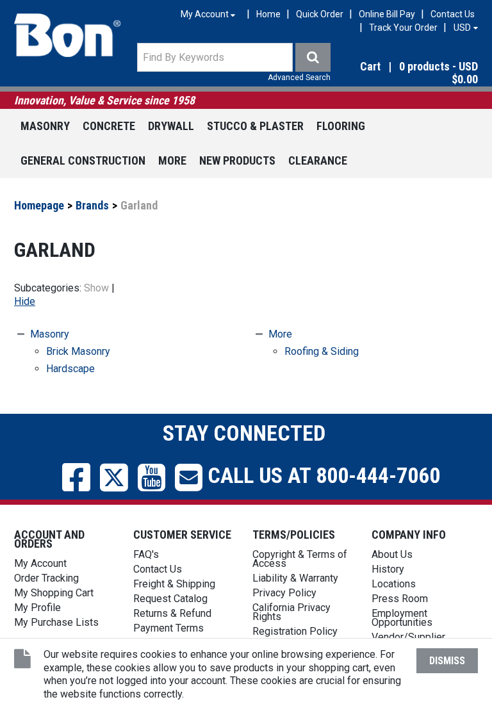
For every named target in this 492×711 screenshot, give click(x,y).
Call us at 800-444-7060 (321, 475)
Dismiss (447, 661)
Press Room (400, 598)
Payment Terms (168, 628)
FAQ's (146, 554)
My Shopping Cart (54, 593)
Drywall (171, 126)
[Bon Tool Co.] (67, 35)
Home (268, 14)
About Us (392, 554)
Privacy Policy (284, 593)
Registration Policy (295, 631)
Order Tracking (46, 578)
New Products (237, 160)
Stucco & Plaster (255, 126)
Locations (394, 584)
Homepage (39, 205)
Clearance (317, 160)
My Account (40, 563)
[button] (409, 73)
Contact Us (452, 14)
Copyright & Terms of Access (299, 558)
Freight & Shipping (174, 584)
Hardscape (70, 369)
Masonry (45, 126)
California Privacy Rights (291, 612)
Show (96, 288)
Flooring (340, 126)
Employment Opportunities (402, 617)
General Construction (82, 160)
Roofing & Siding (321, 351)
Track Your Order (403, 27)
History (388, 569)
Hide (24, 301)
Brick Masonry (78, 351)
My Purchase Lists (56, 622)
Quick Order (319, 14)
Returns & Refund (172, 613)
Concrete (109, 126)
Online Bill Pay (387, 14)
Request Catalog (170, 598)
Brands (92, 205)
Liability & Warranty (295, 578)
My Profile (37, 607)
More (172, 160)
